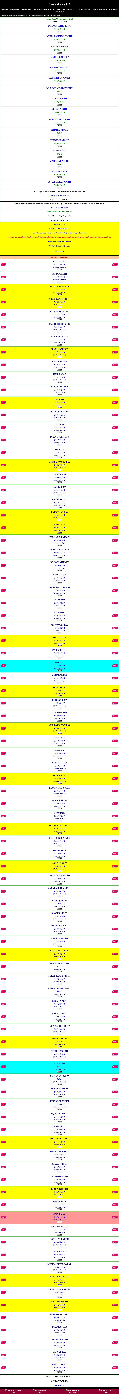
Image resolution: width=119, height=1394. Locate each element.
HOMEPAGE (59, 1385)
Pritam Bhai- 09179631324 (59, 208)
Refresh (59, 31)
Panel (115, 264)
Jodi (3, 264)
